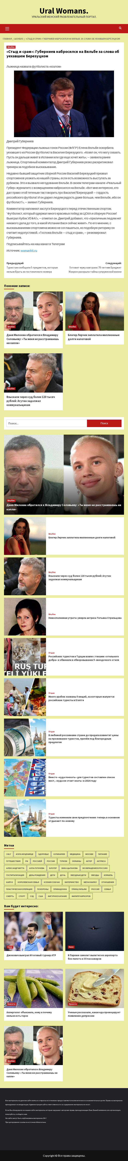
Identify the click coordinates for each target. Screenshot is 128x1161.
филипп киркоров (81, 896)
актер (89, 861)
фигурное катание (57, 896)
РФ (26, 861)
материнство (72, 882)
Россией (37, 861)
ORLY (8, 854)
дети (52, 875)
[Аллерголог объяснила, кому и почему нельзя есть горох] (33, 988)
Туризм (63, 861)
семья (107, 889)
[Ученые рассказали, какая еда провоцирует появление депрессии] (94, 988)
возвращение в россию (95, 868)
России (51, 861)
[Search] (120, 28)
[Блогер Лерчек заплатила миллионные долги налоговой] (94, 311)
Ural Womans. (64, 11)
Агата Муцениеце (24, 854)
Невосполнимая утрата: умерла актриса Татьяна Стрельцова (85, 617)
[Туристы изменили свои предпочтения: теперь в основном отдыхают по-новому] (25, 818)
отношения (108, 882)
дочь (63, 875)
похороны (42, 889)
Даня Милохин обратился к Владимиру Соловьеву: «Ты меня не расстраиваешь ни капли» (32, 339)
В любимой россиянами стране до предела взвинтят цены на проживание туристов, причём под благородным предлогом (83, 739)
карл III (9, 882)
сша (40, 896)
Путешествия (13, 861)
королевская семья (28, 882)
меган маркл (90, 882)
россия (95, 889)
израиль (108, 875)
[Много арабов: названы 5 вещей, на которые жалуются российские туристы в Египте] (25, 697)
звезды (95, 875)
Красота (11, 1004)
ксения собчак (52, 882)
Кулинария (59, 854)
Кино (10, 947)
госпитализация (15, 875)
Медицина (75, 854)
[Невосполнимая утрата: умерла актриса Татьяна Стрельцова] (25, 616)
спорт (22, 896)
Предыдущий (32, 267)
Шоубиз (11, 47)
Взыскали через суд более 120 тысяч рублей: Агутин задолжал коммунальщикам (30, 401)
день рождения (37, 875)
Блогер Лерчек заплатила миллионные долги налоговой (81, 537)
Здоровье (43, 854)
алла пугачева (36, 868)
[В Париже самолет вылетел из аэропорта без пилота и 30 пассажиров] (94, 931)
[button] (7, 28)
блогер (53, 868)
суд (32, 896)
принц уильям (79, 889)
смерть (10, 896)
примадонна (60, 889)
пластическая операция (19, 889)
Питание (102, 854)
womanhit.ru (29, 250)
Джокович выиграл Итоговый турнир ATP (31, 955)
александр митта (15, 868)
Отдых (51, 653)
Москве (89, 854)
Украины (76, 861)
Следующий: (95, 267)
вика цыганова (70, 868)
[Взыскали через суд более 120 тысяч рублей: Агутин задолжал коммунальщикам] (33, 373)
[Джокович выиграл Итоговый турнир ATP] (33, 931)
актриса (101, 861)
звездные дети (78, 875)
